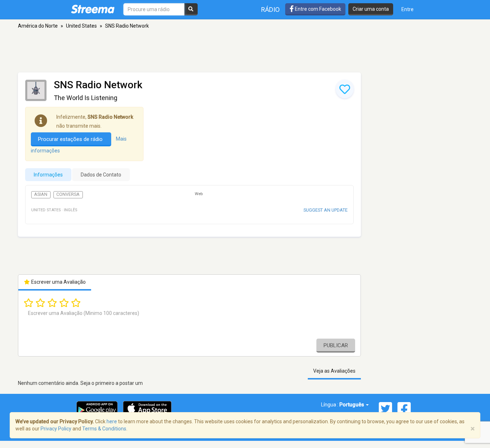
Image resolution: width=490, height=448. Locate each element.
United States (81, 26)
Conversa (68, 194)
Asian (40, 194)
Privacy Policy (56, 429)
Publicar (336, 345)
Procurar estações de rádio (71, 139)
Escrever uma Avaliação (58, 282)
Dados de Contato (101, 175)
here (112, 421)
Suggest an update (325, 210)
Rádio (270, 9)
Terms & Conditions (104, 429)
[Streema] (92, 9)
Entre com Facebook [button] (317, 9)
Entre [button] (407, 9)
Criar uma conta (371, 9)
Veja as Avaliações (334, 371)
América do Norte (38, 26)
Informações (48, 175)
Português (352, 404)
